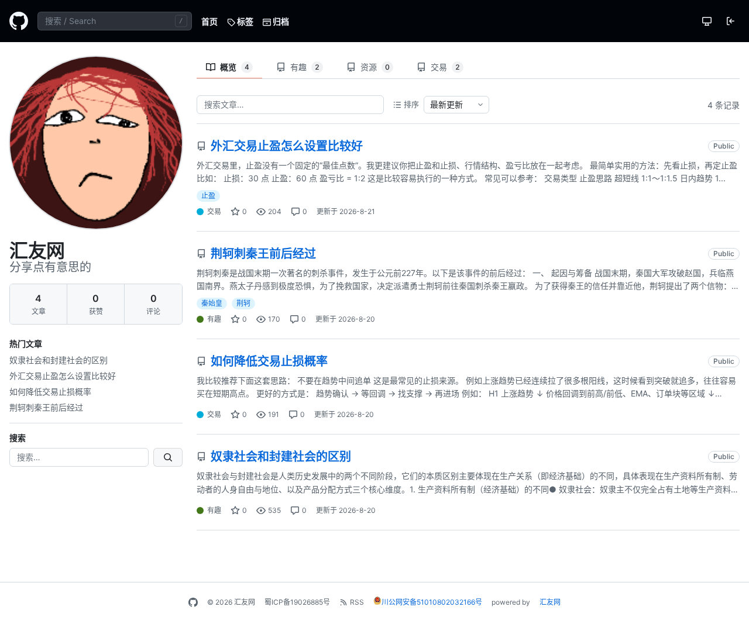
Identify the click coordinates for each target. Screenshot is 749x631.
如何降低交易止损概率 (50, 391)
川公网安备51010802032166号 (432, 602)
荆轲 (243, 303)
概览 (234, 67)
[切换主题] (707, 21)
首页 (209, 21)
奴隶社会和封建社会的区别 (58, 360)
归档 (280, 21)
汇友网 (550, 602)
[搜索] (168, 457)
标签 (244, 21)
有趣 (304, 67)
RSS (357, 602)
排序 (411, 104)
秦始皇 (211, 303)
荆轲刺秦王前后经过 (46, 407)
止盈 (208, 195)
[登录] (730, 21)
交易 (445, 67)
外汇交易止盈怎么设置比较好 (62, 376)
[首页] (18, 21)
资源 (375, 67)
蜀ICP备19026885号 (297, 602)
